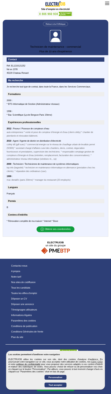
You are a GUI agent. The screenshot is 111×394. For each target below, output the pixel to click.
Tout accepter (55, 385)
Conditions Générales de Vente (27, 331)
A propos (15, 271)
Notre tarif (16, 277)
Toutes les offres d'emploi (24, 293)
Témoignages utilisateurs (24, 309)
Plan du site (17, 337)
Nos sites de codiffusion (23, 282)
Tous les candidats (20, 288)
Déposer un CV (19, 298)
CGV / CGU (97, 361)
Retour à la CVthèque (55, 24)
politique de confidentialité (28, 364)
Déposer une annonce (22, 304)
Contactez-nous (19, 266)
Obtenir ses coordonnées (57, 229)
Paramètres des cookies (23, 320)
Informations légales (21, 315)
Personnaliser (55, 377)
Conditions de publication (24, 326)
